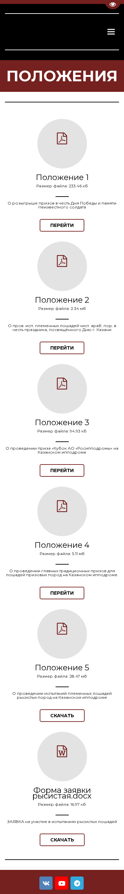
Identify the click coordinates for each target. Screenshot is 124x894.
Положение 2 (62, 300)
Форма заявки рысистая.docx (62, 793)
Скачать (62, 716)
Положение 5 (62, 667)
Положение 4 (62, 545)
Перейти (62, 225)
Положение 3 (62, 422)
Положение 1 (62, 177)
